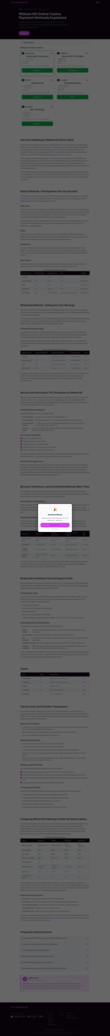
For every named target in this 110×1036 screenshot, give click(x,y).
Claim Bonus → (55, 525)
